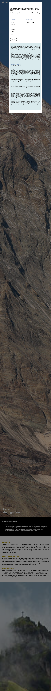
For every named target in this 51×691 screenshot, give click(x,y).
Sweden (13, 33)
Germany (13, 24)
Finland (13, 29)
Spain (13, 31)
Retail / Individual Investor (32, 22)
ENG (38, 6)
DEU (40, 6)
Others (13, 34)
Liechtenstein (14, 26)
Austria (13, 22)
